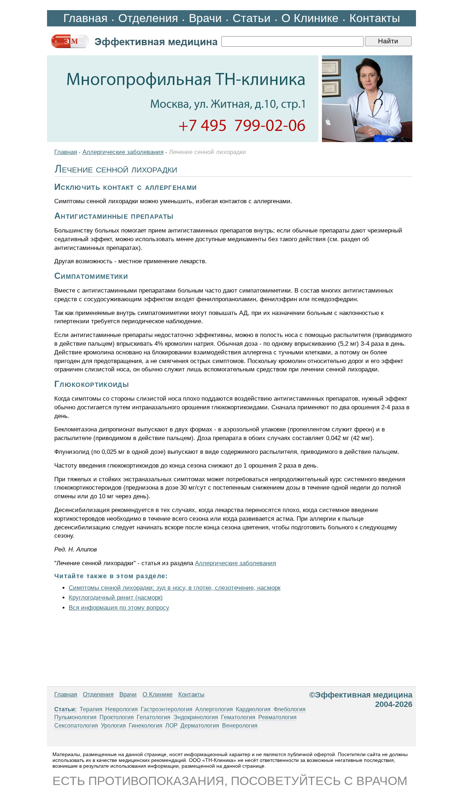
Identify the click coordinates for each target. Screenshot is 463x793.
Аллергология (214, 709)
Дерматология (199, 725)
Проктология (116, 717)
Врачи (205, 18)
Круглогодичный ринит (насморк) (116, 597)
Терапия (91, 709)
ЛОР (171, 725)
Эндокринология (195, 717)
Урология (113, 725)
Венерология (240, 725)
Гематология (238, 717)
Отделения (148, 18)
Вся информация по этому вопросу (119, 607)
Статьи (252, 18)
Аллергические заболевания (122, 152)
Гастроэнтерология (166, 709)
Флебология (289, 709)
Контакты (374, 18)
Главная (85, 18)
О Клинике (310, 18)
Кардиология (253, 709)
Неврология (121, 709)
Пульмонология (75, 717)
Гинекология (145, 725)
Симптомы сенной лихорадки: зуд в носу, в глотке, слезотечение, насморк (174, 587)
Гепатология (153, 717)
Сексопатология (76, 725)
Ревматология (277, 717)
